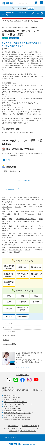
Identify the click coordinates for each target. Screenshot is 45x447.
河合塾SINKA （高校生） (11, 399)
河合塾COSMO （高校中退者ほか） (14, 415)
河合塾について (13, 431)
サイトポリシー (26, 428)
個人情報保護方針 (13, 426)
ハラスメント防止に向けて (11, 428)
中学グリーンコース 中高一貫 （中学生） (15, 402)
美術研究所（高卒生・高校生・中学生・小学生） (17, 413)
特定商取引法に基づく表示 (29, 426)
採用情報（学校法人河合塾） (28, 431)
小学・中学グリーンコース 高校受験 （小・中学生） (18, 404)
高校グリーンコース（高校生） (12, 397)
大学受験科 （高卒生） (10, 395)
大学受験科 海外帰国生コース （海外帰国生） (17, 419)
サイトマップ (37, 428)
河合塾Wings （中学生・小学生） (13, 411)
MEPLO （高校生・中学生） (12, 406)
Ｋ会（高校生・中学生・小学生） (13, 408)
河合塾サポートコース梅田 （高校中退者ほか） (17, 417)
